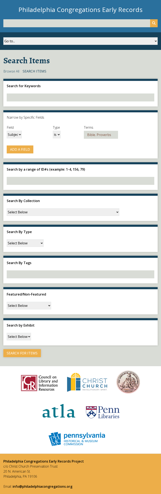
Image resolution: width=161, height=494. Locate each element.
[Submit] (154, 23)
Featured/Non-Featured (26, 294)
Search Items (34, 71)
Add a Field (20, 149)
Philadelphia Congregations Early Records (80, 9)
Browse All (11, 71)
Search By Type (19, 231)
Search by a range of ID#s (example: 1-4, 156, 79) (46, 169)
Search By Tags (19, 263)
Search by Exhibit (21, 325)
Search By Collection (23, 200)
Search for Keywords (24, 86)
